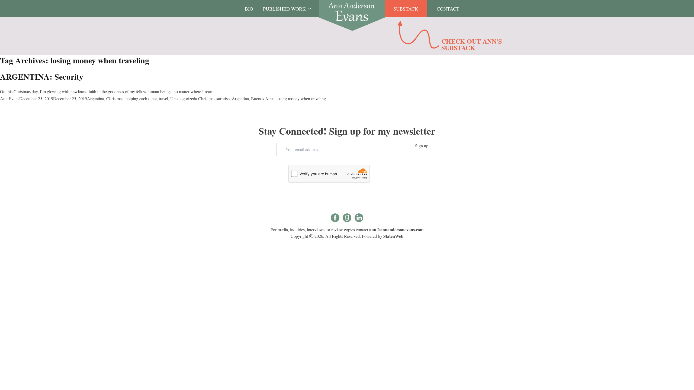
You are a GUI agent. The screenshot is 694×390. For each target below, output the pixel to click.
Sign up (421, 145)
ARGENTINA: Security (41, 76)
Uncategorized (182, 98)
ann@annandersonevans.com (396, 229)
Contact (448, 8)
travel (163, 98)
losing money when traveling (301, 98)
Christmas (114, 98)
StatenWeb (393, 236)
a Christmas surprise (212, 98)
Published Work (284, 8)
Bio (249, 8)
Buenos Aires (262, 98)
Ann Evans (9, 98)
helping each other (141, 98)
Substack (405, 8)
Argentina (95, 98)
